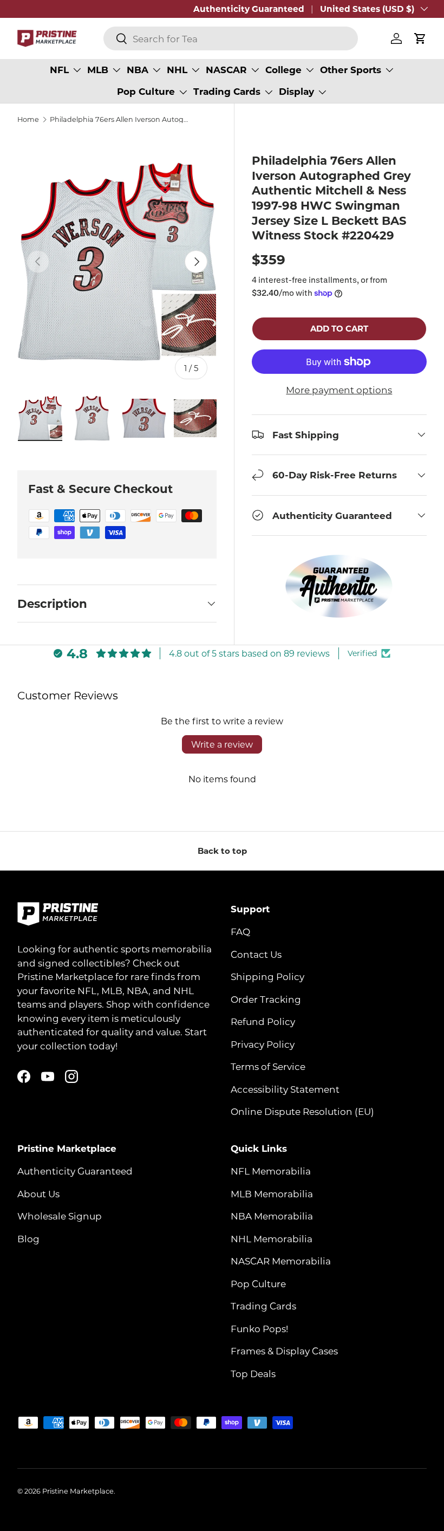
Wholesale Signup (59, 1216)
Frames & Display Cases (284, 1351)
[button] (420, 38)
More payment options (339, 389)
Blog (28, 1238)
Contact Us (256, 954)
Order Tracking (266, 999)
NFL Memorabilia (271, 1171)
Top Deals (253, 1373)
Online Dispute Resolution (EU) (302, 1111)
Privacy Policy (263, 1044)
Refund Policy (263, 1021)
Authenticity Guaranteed (248, 8)
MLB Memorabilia (272, 1193)
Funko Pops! (259, 1328)
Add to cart (339, 328)
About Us (38, 1193)
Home (28, 119)
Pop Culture (258, 1283)
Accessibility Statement (285, 1089)
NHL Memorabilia (271, 1238)
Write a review (222, 744)
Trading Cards (263, 1306)
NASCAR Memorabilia (281, 1261)
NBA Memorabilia (272, 1216)
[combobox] (230, 38)
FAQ (240, 931)
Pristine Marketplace (78, 1491)
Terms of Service (268, 1066)
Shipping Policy (267, 976)
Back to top (222, 850)
